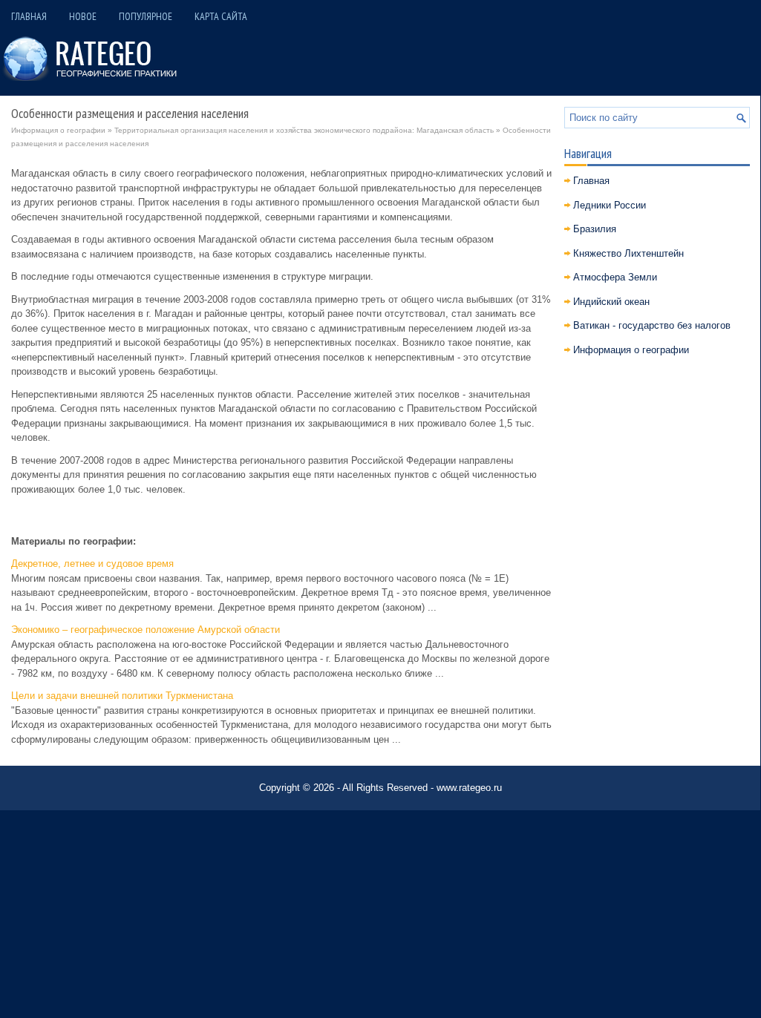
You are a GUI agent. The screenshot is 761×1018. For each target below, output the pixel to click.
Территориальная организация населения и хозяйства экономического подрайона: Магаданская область (304, 130)
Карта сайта (221, 16)
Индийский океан (611, 301)
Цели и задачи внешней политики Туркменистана (122, 695)
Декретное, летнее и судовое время (92, 563)
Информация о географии (58, 130)
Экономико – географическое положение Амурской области (145, 629)
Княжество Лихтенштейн (628, 253)
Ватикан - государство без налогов (652, 325)
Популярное (145, 16)
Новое (83, 16)
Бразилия (594, 228)
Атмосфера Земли (615, 277)
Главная (29, 16)
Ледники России (609, 205)
